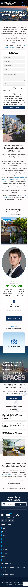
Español (24, 5)
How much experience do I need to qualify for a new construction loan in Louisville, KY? (13, 425)
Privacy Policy (14, 580)
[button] (2, 3)
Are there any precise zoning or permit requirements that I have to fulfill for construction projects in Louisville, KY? (12, 416)
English (24, 3)
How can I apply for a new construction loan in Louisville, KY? (12, 433)
